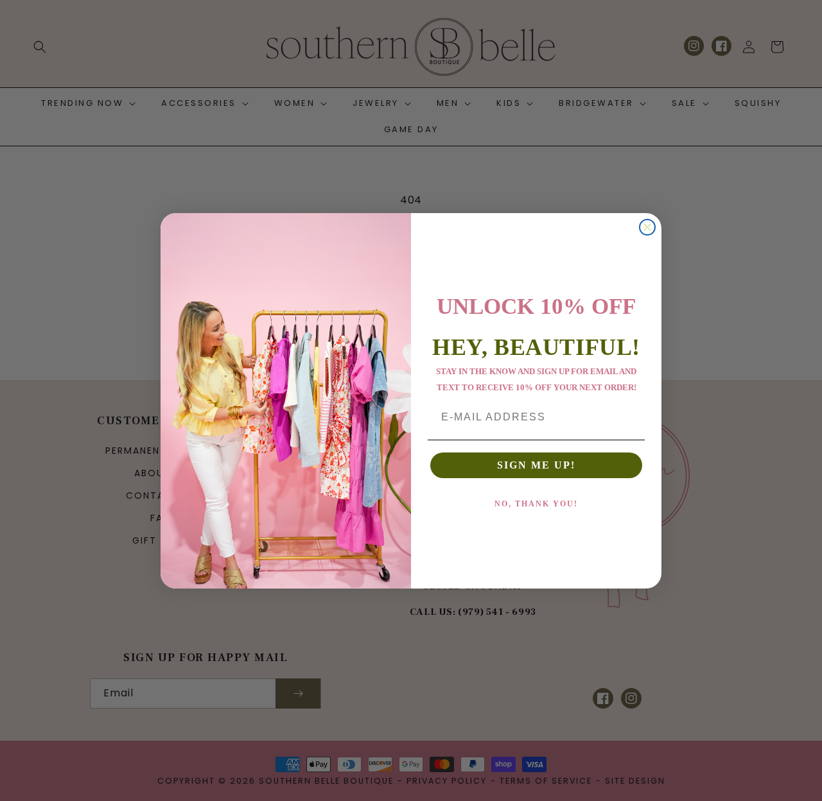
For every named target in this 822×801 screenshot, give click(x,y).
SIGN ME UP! (536, 465)
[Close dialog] (647, 227)
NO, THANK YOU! (536, 503)
